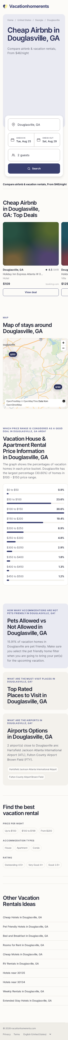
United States (24, 20)
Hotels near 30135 (14, 972)
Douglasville (53, 20)
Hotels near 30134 (14, 982)
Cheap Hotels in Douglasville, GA (22, 917)
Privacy (7, 1034)
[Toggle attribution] (64, 401)
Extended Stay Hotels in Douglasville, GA (27, 1000)
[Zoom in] (63, 342)
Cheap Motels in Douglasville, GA (22, 954)
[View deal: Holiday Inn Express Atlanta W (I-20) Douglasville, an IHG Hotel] (31, 244)
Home (10, 20)
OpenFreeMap (13, 401)
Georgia (39, 20)
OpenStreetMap (14, 404)
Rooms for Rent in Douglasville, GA (23, 945)
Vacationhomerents (29, 6)
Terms (17, 1034)
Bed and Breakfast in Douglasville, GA (25, 935)
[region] (35, 373)
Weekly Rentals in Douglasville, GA (23, 991)
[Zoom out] (63, 348)
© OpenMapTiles (29, 401)
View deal (31, 292)
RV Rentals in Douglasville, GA (21, 963)
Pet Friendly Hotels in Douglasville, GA (25, 926)
